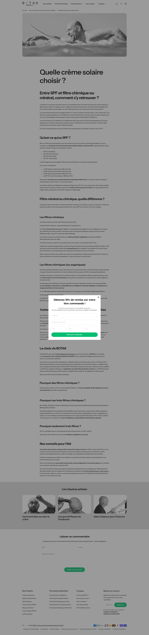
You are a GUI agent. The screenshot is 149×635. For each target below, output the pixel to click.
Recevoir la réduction (74, 334)
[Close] (98, 297)
